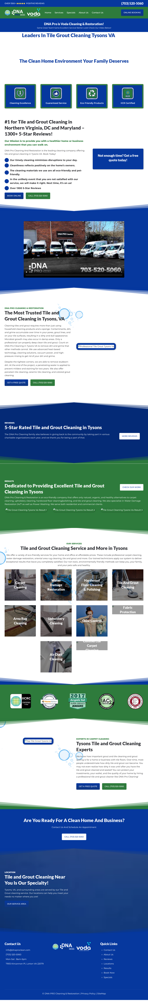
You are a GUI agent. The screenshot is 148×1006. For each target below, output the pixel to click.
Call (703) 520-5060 (38, 196)
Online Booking (132, 12)
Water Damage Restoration (56, 584)
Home (48, 12)
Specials (71, 12)
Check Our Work (131, 487)
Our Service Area (16, 904)
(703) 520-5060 (132, 3)
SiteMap (101, 993)
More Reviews (129, 436)
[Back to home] (25, 12)
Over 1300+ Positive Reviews (24, 3)
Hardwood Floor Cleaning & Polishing (92, 584)
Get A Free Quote (16, 383)
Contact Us (97, 12)
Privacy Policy (88, 993)
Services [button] (59, 12)
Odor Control (92, 621)
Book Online (14, 196)
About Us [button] (83, 12)
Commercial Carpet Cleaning (92, 645)
